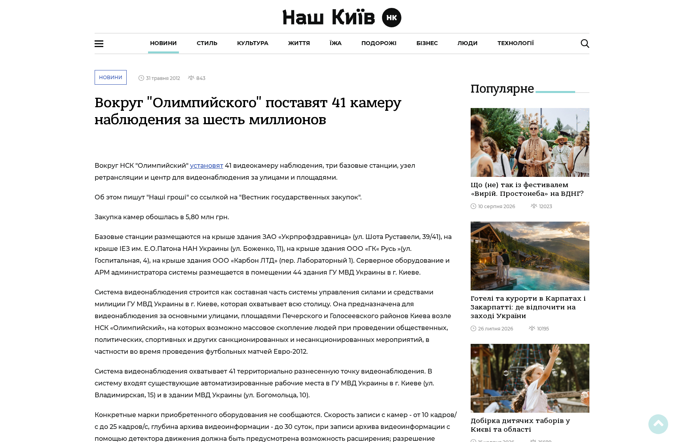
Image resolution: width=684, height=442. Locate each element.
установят (206, 165)
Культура (252, 43)
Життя (299, 43)
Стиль (207, 43)
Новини (163, 43)
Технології (516, 43)
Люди (468, 43)
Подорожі (379, 43)
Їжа (336, 43)
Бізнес (427, 43)
